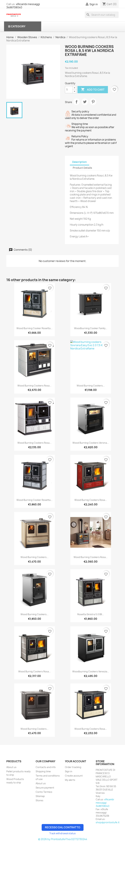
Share (76, 101)
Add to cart (92, 89)
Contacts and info (46, 767)
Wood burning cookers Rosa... (34, 385)
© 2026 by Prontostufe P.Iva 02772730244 (62, 839)
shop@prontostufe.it (107, 822)
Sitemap (40, 796)
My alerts (70, 779)
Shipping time (43, 771)
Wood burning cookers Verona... (90, 442)
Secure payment (45, 787)
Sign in (68, 771)
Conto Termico (44, 791)
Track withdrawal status (62, 833)
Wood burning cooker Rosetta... (34, 328)
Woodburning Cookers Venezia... (90, 671)
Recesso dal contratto (62, 827)
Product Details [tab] (82, 168)
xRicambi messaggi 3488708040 (23, 5)
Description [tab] (79, 162)
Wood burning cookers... (91, 385)
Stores (39, 800)
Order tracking (73, 767)
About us (11, 767)
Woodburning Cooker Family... (90, 328)
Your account (75, 761)
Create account (74, 775)
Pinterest (93, 101)
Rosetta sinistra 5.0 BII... (90, 614)
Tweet (85, 101)
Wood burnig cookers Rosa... (90, 499)
